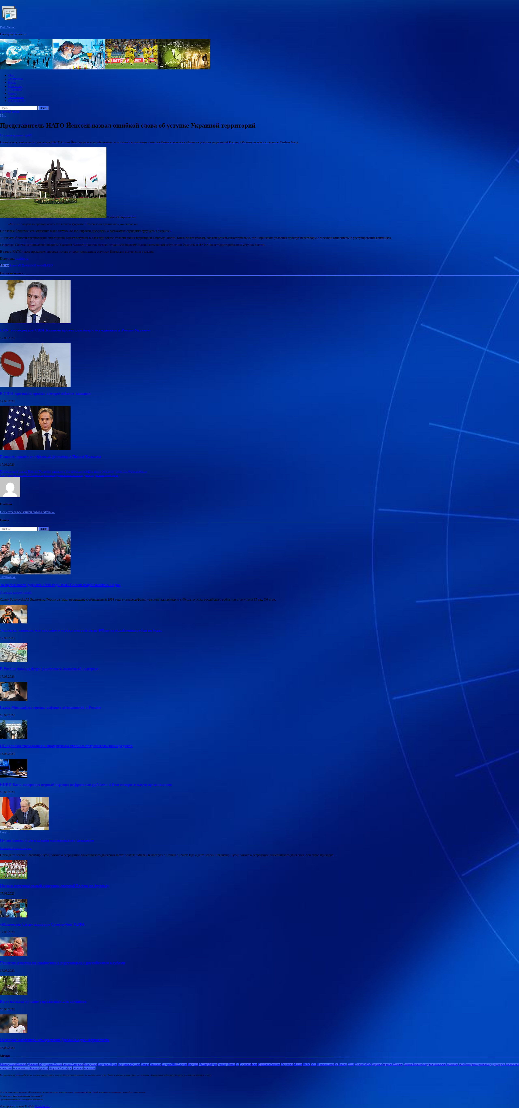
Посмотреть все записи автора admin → (27, 512)
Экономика (16, 97)
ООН (313, 1064)
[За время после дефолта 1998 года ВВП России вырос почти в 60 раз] (35, 573)
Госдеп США (169, 1064)
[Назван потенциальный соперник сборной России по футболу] (13, 878)
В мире (39, 265)
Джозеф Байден (208, 1064)
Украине (387, 1064)
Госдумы (193, 1064)
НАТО (48, 265)
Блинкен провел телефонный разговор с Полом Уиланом (50, 457)
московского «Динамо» (26, 1068)
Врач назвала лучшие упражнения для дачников (43, 1001)
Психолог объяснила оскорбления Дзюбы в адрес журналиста (54, 1040)
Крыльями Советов (269, 1064)
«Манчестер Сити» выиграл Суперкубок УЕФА (42, 924)
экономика (89, 1068)
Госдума (182, 1064)
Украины (398, 1064)
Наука (12, 82)
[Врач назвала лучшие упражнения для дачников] (13, 993)
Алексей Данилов (21, 265)
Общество (15, 86)
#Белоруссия (7, 1064)
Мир (11, 75)
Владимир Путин (107, 1064)
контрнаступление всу (479, 1064)
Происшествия (325, 1064)
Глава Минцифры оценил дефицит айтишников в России (50, 707)
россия (44, 1068)
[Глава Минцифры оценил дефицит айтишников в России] (13, 699)
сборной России (58, 1068)
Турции (359, 1064)
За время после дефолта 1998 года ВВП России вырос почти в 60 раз (60, 585)
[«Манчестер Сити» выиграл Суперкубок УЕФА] (13, 916)
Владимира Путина (129, 1064)
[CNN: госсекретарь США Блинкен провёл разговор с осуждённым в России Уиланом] (35, 322)
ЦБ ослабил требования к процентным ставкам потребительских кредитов (66, 746)
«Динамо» (32, 1064)
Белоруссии (90, 1064)
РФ (336, 1064)
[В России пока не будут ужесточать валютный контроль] (13, 661)
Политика (15, 90)
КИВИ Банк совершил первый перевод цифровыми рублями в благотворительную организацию (86, 784)
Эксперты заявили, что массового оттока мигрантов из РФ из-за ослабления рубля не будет (81, 630)
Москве (298, 1064)
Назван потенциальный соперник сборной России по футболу (54, 886)
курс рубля (498, 1064)
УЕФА (367, 1064)
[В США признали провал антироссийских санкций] (35, 385)
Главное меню (10, 112)
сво (70, 1068)
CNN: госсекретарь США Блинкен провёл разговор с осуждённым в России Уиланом (75, 330)
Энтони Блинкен (413, 1064)
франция (78, 1068)
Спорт (12, 93)
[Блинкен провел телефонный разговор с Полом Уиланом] (35, 449)
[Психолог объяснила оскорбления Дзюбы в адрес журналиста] (13, 1032)
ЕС (237, 1064)
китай (462, 1064)
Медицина (15, 79)
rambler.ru (21, 258)
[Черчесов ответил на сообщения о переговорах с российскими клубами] (13, 955)
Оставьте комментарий (16, 135)
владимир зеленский (434, 1064)
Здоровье (245, 1064)
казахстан (452, 1064)
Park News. (7, 27)
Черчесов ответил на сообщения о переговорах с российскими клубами (62, 963)
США (351, 1064)
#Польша (20, 1064)
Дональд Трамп (226, 1064)
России (343, 1064)
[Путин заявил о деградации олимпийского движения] (24, 828)
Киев (254, 1064)
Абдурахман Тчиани (50, 1064)
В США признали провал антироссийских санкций (45, 393)
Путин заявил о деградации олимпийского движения (47, 840)
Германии (155, 1064)
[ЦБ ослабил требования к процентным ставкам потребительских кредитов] (13, 738)
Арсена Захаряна (73, 1064)
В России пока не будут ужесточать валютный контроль (49, 669)
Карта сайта (16, 100)
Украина (377, 1064)
